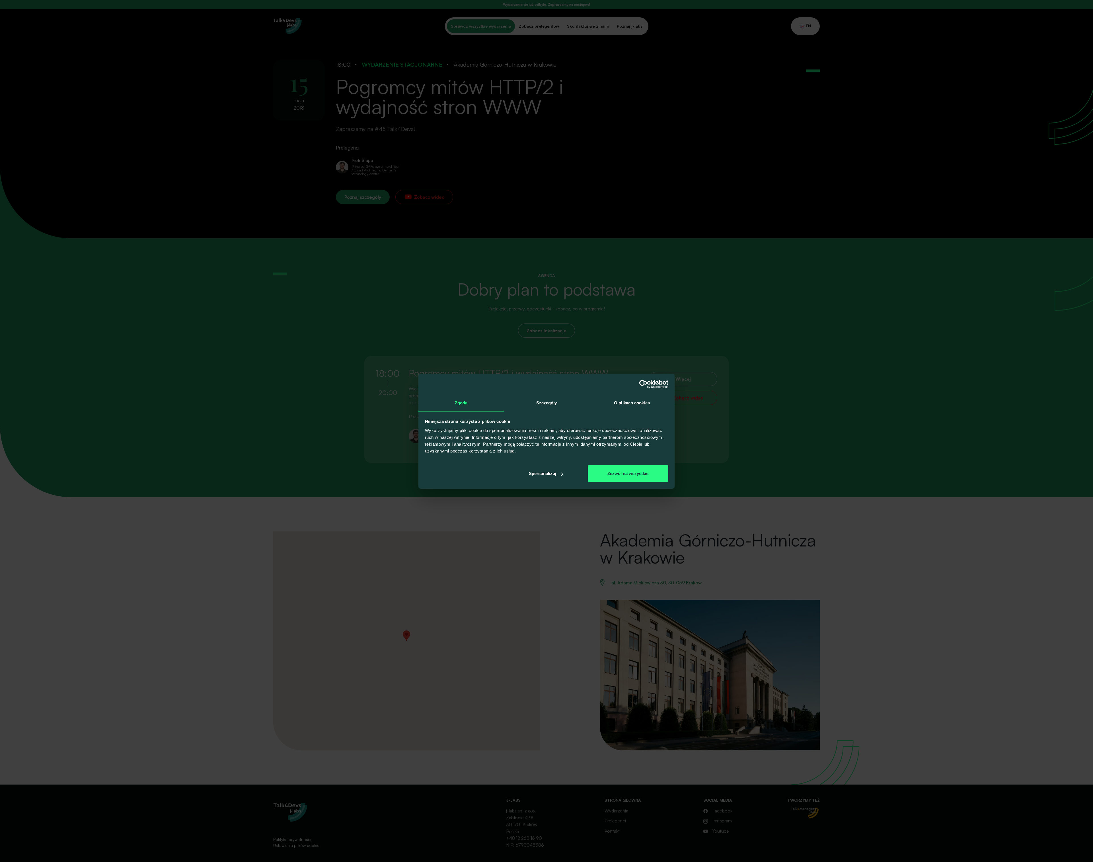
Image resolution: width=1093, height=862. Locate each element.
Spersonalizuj (542, 473)
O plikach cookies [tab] (632, 402)
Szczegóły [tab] (546, 402)
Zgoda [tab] (461, 402)
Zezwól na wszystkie (627, 473)
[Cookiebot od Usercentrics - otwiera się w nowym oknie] (643, 384)
